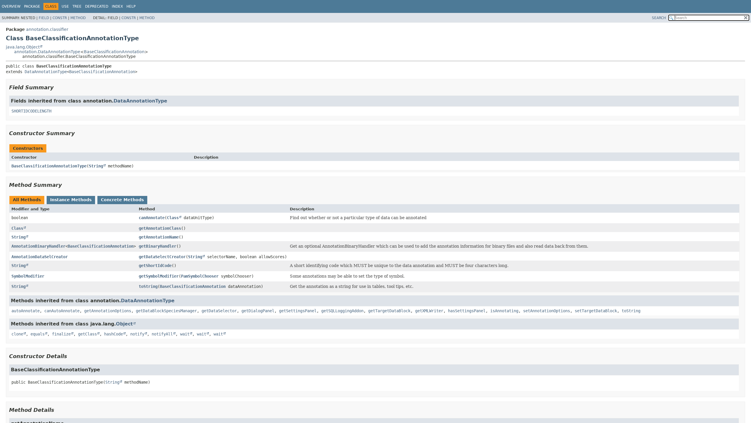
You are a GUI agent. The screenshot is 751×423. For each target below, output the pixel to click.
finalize (61, 334)
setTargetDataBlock (596, 310)
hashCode (113, 334)
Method (78, 18)
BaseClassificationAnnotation (114, 51)
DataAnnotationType (46, 71)
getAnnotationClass (160, 228)
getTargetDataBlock (389, 310)
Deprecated (96, 6)
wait (185, 334)
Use (65, 6)
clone (17, 334)
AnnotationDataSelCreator (39, 256)
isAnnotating (504, 310)
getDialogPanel (257, 310)
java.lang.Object (23, 47)
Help (131, 6)
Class (173, 217)
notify (137, 334)
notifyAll (162, 334)
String (96, 166)
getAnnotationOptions (107, 310)
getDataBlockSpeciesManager (166, 310)
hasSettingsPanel (467, 310)
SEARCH (659, 18)
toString (148, 286)
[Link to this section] (57, 87)
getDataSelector (219, 310)
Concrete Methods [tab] (122, 199)
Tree (77, 6)
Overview (11, 6)
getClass (87, 334)
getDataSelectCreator (162, 256)
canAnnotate (152, 217)
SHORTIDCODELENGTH (31, 111)
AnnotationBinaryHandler (38, 246)
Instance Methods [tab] (71, 199)
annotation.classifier (47, 29)
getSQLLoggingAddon (342, 310)
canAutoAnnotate (62, 310)
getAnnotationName (159, 237)
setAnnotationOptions (546, 310)
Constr (60, 18)
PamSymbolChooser (200, 276)
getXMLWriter (429, 310)
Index (117, 6)
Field (44, 18)
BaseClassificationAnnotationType (49, 166)
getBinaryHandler (157, 246)
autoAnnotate (25, 310)
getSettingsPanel (298, 310)
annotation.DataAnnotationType (47, 51)
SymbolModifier (27, 276)
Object (124, 324)
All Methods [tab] (27, 199)
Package (32, 6)
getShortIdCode (155, 265)
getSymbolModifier (159, 276)
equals (38, 334)
